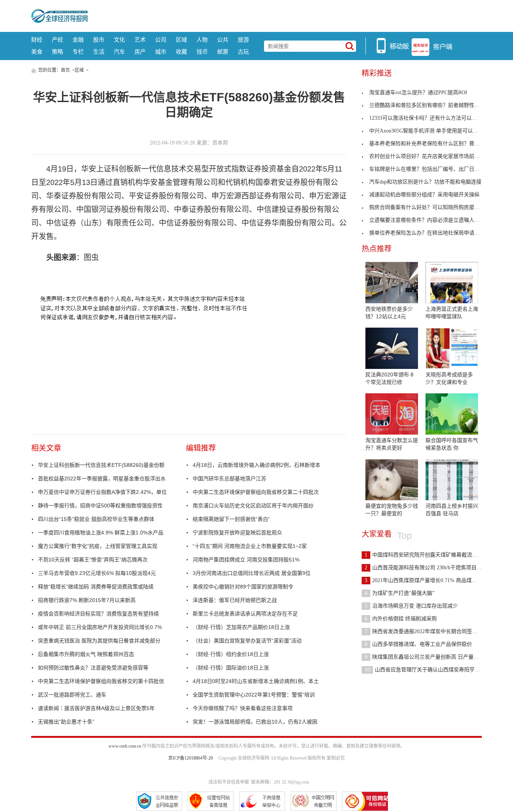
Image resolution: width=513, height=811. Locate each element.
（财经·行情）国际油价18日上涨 (231, 668)
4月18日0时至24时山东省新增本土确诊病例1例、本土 (256, 681)
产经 (57, 39)
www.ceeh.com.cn (125, 746)
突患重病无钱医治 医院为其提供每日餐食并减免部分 (99, 641)
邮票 (222, 51)
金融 (78, 39)
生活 (98, 51)
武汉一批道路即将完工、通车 (72, 695)
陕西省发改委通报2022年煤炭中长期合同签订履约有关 (431, 631)
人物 (202, 39)
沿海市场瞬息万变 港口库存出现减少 (411, 606)
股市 (98, 39)
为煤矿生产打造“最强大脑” (400, 593)
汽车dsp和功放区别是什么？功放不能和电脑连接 (425, 182)
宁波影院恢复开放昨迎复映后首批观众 (237, 533)
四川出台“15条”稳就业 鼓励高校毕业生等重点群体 (96, 519)
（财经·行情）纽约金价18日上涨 (231, 654)
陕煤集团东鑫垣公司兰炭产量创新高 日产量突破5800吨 (432, 657)
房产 (140, 51)
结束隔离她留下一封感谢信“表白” (231, 519)
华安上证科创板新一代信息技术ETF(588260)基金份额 (101, 465)
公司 (160, 39)
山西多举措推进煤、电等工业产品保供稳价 (418, 644)
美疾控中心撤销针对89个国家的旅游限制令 (243, 587)
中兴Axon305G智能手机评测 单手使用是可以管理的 (429, 131)
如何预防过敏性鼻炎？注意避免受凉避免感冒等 (93, 668)
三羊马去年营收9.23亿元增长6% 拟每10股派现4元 (97, 573)
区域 (181, 39)
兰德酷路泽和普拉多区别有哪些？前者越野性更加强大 (432, 105)
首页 (65, 70)
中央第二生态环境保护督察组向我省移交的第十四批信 (101, 681)
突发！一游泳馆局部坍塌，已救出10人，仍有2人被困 (255, 722)
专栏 (78, 51)
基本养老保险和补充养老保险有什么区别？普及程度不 (432, 143)
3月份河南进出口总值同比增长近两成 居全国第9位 (252, 573)
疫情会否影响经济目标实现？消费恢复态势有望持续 (98, 614)
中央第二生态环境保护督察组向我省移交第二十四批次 (256, 492)
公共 (222, 39)
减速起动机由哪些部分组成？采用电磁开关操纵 (424, 194)
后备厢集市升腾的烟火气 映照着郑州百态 (86, 654)
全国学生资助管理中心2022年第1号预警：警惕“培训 (254, 695)
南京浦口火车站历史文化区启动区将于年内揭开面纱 (253, 506)
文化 (119, 39)
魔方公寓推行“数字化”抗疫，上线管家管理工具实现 (97, 546)
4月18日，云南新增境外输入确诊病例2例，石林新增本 (256, 465)
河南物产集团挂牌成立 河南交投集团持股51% (246, 560)
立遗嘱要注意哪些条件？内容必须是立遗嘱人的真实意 (432, 220)
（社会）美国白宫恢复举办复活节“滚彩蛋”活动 (247, 641)
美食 (36, 51)
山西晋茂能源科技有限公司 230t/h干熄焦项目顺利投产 (431, 567)
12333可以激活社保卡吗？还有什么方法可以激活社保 (431, 118)
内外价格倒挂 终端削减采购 (401, 618)
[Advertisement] (284, 15)
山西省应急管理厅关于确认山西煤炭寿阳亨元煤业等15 (433, 670)
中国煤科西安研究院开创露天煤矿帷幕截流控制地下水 (431, 555)
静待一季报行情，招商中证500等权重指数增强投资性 (100, 506)
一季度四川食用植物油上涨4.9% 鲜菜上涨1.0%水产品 (100, 533)
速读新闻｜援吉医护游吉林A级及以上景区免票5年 (96, 708)
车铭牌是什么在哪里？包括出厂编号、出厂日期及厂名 (432, 169)
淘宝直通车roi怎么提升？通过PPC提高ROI (418, 92)
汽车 (119, 51)
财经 (36, 39)
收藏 (181, 51)
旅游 (243, 39)
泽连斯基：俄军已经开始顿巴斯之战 (235, 600)
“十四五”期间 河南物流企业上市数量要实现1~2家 (250, 546)
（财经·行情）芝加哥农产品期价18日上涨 (241, 627)
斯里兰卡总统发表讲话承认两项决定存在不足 (245, 614)
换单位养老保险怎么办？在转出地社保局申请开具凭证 (432, 233)
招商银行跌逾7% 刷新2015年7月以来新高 (87, 600)
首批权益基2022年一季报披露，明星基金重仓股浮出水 (102, 478)
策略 (57, 51)
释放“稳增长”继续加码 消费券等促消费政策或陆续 (96, 587)
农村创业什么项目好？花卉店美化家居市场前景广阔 (429, 156)
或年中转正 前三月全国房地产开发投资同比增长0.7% (100, 627)
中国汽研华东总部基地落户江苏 (229, 478)
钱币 (202, 51)
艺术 (140, 39)
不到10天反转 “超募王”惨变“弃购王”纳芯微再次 (93, 560)
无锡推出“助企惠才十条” (66, 722)
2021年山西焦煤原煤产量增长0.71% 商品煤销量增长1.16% (436, 580)
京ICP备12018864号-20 (190, 758)
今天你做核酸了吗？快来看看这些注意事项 (243, 708)
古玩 (243, 51)
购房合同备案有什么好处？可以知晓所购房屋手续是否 (432, 207)
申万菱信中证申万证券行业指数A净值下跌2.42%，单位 (102, 492)
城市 (160, 51)
